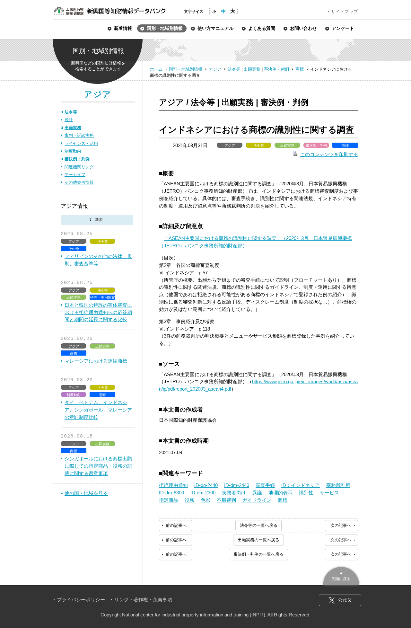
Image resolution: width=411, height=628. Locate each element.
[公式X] (340, 600)
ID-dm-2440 (236, 485)
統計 (69, 119)
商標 (299, 69)
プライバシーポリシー (81, 599)
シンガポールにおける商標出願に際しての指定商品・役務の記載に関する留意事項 (98, 466)
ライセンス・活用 (81, 143)
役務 (189, 500)
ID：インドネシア (300, 485)
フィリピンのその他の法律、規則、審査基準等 (98, 259)
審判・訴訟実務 (79, 135)
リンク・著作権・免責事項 (143, 599)
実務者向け (234, 492)
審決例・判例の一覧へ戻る (258, 554)
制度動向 (73, 151)
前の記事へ (176, 525)
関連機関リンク (79, 166)
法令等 (234, 69)
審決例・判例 (276, 69)
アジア (215, 69)
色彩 (205, 500)
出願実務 (252, 69)
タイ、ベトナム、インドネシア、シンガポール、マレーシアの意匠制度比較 (98, 410)
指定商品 (168, 500)
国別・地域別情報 (185, 69)
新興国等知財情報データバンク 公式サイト (109, 11)
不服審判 (226, 500)
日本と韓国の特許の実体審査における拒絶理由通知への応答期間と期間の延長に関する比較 (98, 312)
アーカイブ (75, 174)
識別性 (306, 492)
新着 (97, 220)
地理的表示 (280, 492)
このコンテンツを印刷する (329, 154)
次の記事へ (340, 525)
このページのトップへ (341, 575)
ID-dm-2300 (202, 492)
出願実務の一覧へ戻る (258, 539)
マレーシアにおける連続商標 (96, 361)
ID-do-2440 (206, 485)
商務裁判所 (338, 485)
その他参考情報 (79, 182)
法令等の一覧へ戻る (258, 525)
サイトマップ (344, 11)
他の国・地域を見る (86, 493)
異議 (257, 492)
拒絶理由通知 (173, 485)
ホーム (156, 69)
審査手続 (265, 485)
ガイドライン (256, 500)
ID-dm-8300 (171, 492)
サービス (329, 492)
